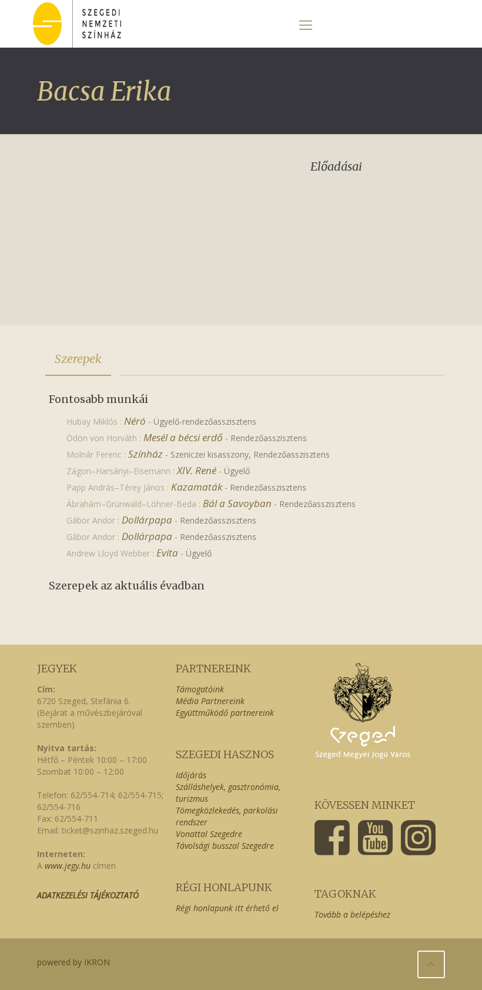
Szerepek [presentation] (78, 358)
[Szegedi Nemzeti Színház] (77, 24)
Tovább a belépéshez (352, 914)
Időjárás (191, 775)
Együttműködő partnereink (225, 712)
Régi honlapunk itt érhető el (227, 908)
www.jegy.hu (68, 865)
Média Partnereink (210, 700)
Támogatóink (200, 689)
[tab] (78, 359)
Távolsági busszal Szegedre (225, 845)
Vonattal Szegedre (209, 833)
